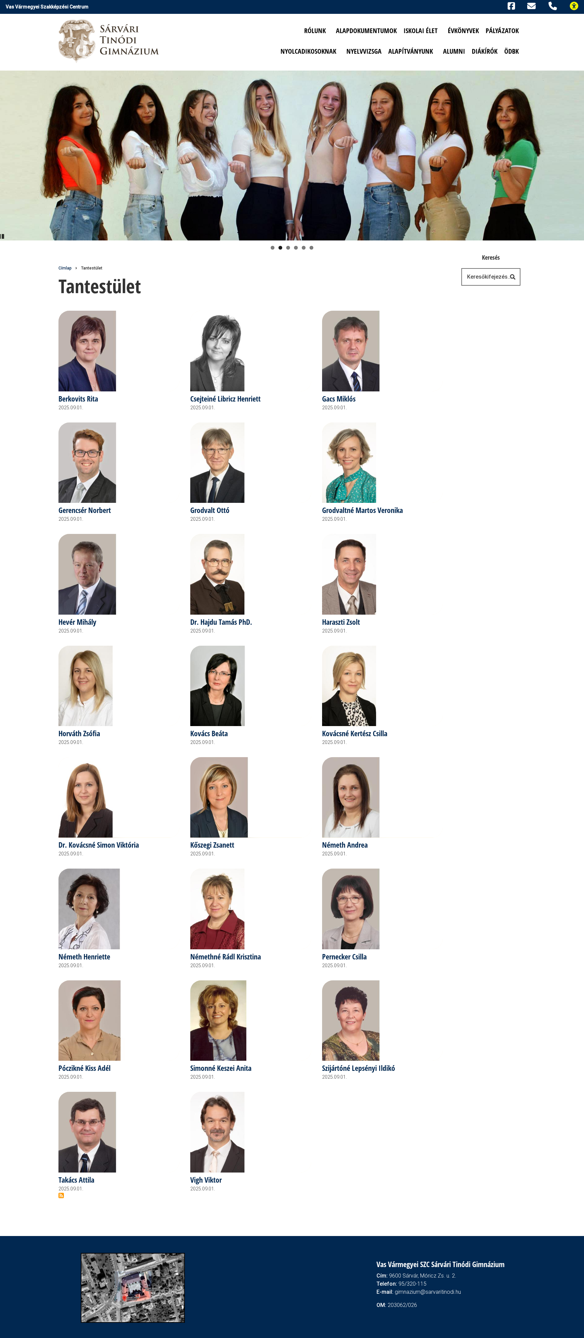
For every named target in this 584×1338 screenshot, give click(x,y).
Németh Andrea (345, 845)
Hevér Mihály (77, 622)
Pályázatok (502, 30)
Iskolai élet (421, 30)
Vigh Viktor (206, 1180)
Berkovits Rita (78, 399)
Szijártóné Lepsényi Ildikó (358, 1068)
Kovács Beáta (209, 733)
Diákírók (484, 51)
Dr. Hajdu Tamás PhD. (221, 622)
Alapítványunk (410, 51)
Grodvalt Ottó (209, 510)
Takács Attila (76, 1180)
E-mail (532, 5)
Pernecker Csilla (344, 956)
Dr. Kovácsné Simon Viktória (98, 845)
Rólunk (315, 30)
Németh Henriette (84, 956)
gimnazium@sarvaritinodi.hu (428, 1292)
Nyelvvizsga (364, 51)
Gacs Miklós (339, 399)
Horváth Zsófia (79, 733)
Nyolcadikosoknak (308, 51)
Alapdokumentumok (366, 30)
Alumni (454, 51)
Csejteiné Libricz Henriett (225, 399)
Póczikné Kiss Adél (84, 1068)
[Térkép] (133, 1287)
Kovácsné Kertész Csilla (354, 733)
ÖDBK (511, 51)
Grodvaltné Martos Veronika (362, 510)
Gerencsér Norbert (84, 510)
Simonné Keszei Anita (220, 1068)
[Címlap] (109, 40)
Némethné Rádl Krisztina (225, 956)
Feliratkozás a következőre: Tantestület (61, 1195)
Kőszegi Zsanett (212, 845)
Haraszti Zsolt (341, 622)
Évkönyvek (463, 30)
